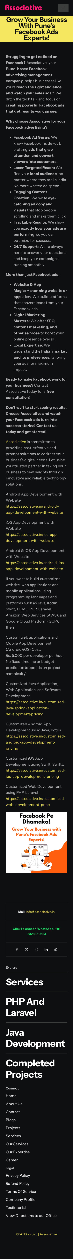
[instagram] (36, 949)
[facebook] (17, 949)
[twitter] (27, 949)
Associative (16, 442)
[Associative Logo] (23, 6)
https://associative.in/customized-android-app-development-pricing (36, 742)
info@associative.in (40, 912)
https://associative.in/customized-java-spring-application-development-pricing (36, 708)
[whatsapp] (56, 949)
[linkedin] (46, 949)
